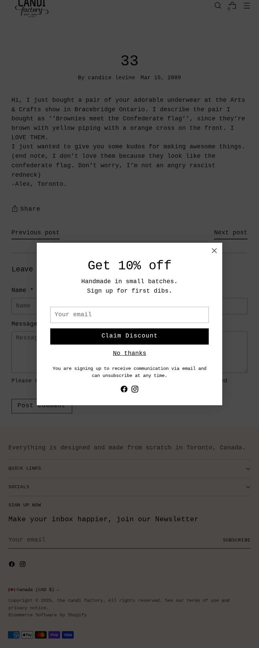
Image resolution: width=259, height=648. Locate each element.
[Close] (214, 250)
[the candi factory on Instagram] (135, 390)
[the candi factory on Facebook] (124, 390)
